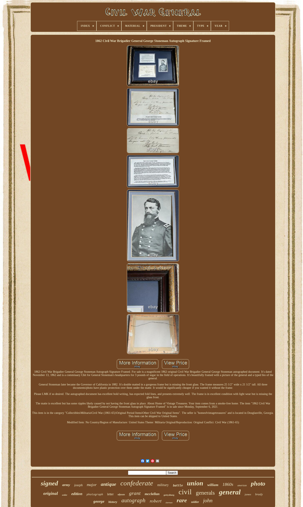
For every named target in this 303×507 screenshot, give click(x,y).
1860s (227, 484)
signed (49, 483)
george (98, 501)
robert (155, 500)
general (230, 492)
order (64, 495)
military (163, 484)
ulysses (121, 494)
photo (258, 483)
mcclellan (152, 494)
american (242, 485)
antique (108, 484)
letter (110, 494)
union (195, 483)
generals (205, 493)
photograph (95, 494)
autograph (133, 500)
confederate (136, 483)
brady (259, 494)
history (112, 502)
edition (76, 494)
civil (185, 492)
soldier (195, 502)
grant (135, 493)
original (50, 493)
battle (178, 485)
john (208, 501)
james (248, 494)
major (92, 484)
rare (182, 500)
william (212, 485)
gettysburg (169, 495)
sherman (169, 502)
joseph (78, 485)
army (66, 485)
